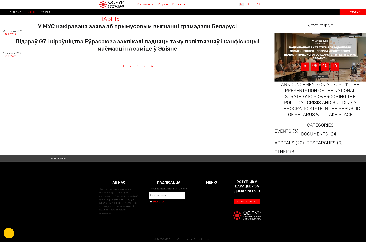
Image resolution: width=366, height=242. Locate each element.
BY (241, 4)
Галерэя (45, 12)
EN (258, 4)
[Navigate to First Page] (109, 66)
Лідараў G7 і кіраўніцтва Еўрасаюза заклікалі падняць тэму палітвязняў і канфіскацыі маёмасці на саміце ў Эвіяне (137, 45)
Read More (9, 34)
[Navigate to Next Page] (159, 66)
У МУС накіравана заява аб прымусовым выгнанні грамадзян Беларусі (137, 26)
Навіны (31, 12)
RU (249, 4)
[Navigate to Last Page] (166, 66)
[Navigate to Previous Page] (116, 66)
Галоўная (15, 12)
